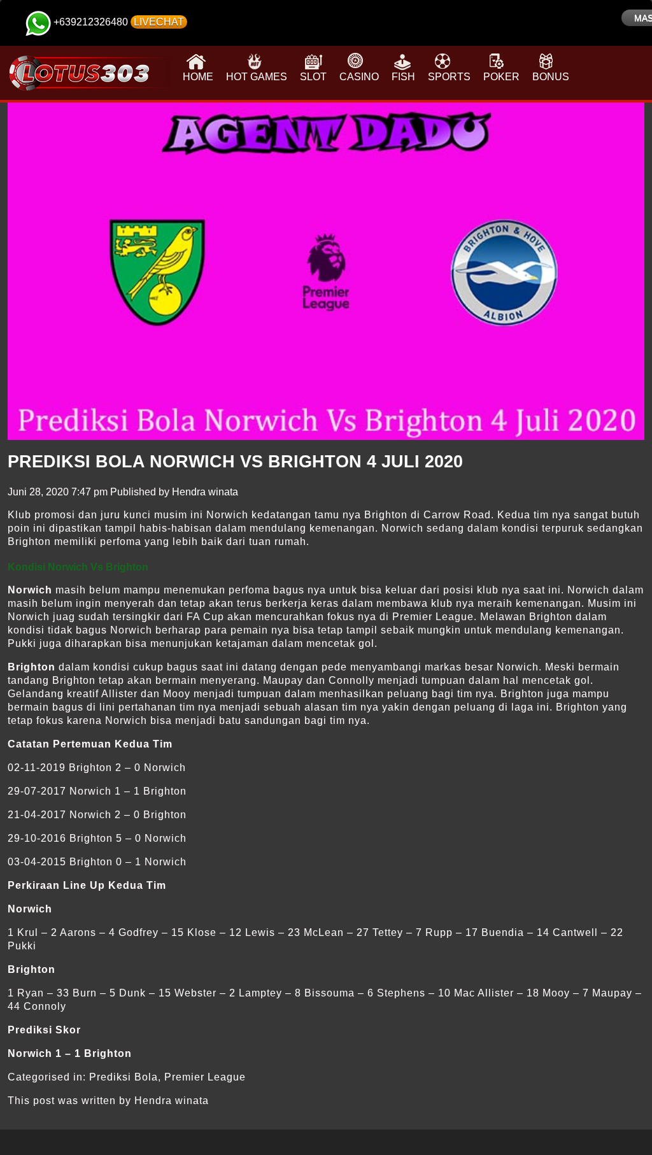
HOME (198, 76)
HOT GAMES (256, 76)
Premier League (205, 1077)
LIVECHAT (159, 22)
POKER (501, 76)
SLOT (313, 76)
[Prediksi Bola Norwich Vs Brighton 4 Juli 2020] (326, 271)
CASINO (359, 76)
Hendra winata (205, 491)
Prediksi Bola (123, 1077)
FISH (403, 76)
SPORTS (449, 76)
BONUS (550, 76)
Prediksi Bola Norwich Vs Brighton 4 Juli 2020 (235, 461)
